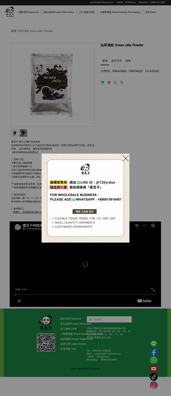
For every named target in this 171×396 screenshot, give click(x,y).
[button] (126, 158)
